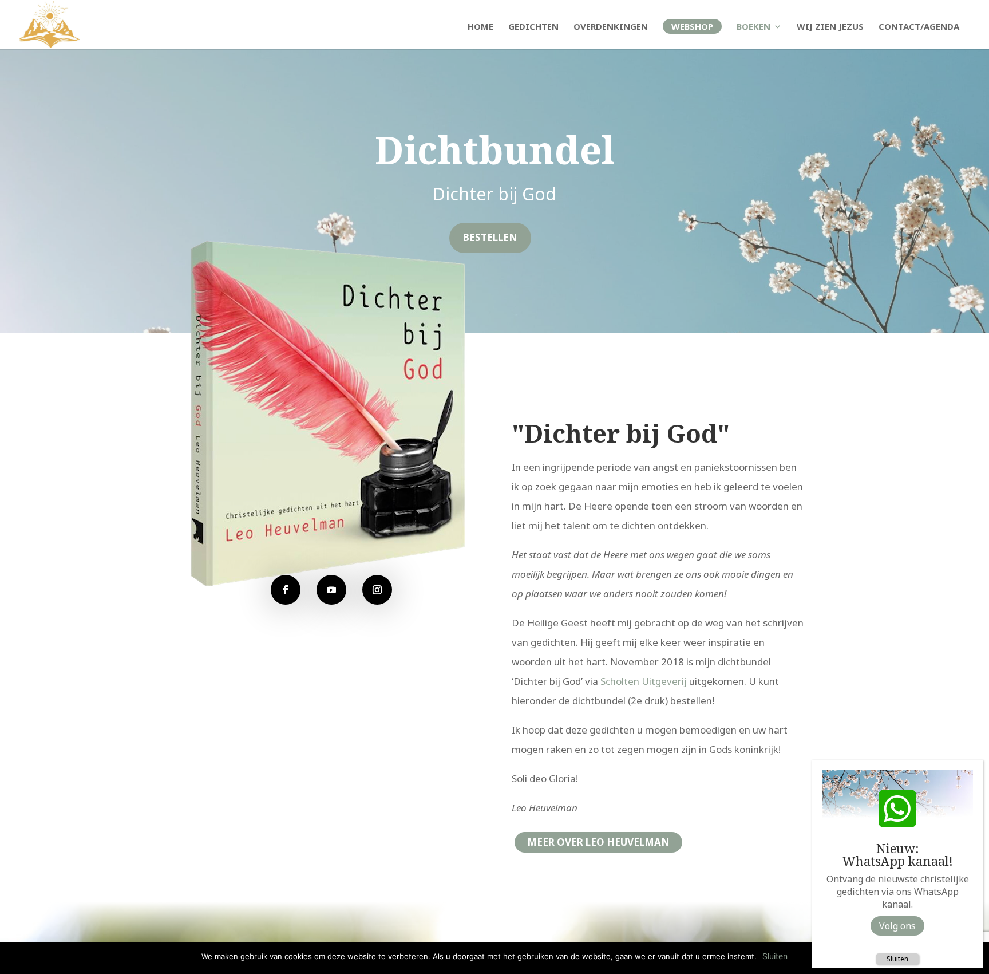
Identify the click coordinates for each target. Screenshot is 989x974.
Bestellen (490, 237)
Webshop (692, 26)
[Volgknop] (285, 590)
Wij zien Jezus (830, 27)
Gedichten (533, 27)
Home (480, 27)
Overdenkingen (610, 27)
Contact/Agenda (919, 27)
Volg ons (897, 926)
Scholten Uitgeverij (643, 681)
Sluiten (897, 959)
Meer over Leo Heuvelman (598, 842)
